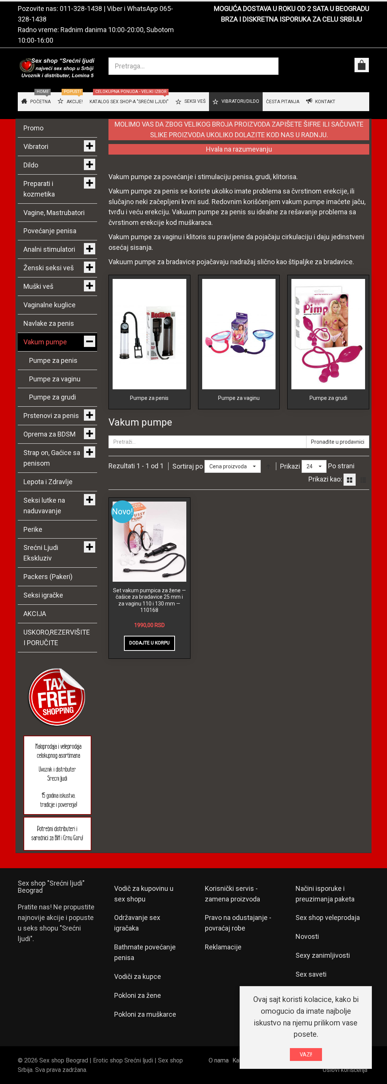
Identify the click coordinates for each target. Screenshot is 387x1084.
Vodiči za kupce (137, 976)
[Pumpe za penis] (149, 334)
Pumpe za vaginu (239, 398)
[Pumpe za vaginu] (239, 334)
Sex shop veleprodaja (328, 917)
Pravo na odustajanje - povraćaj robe (238, 923)
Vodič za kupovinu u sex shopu (143, 893)
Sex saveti (311, 974)
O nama (219, 1060)
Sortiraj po (187, 466)
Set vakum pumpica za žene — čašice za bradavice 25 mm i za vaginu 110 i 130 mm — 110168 (149, 600)
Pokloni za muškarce (145, 1014)
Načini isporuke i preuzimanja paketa (325, 893)
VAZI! (306, 1054)
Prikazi (290, 466)
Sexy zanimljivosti (323, 955)
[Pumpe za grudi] (328, 334)
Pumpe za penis (149, 398)
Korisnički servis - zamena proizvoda (232, 893)
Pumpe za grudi (328, 398)
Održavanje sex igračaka (137, 923)
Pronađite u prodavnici (337, 442)
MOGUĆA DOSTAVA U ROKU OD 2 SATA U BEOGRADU (291, 8)
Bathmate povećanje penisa (145, 952)
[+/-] (268, 466)
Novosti (307, 936)
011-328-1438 (81, 8)
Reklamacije (223, 947)
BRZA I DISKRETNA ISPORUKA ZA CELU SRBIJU (291, 19)
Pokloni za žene (137, 995)
